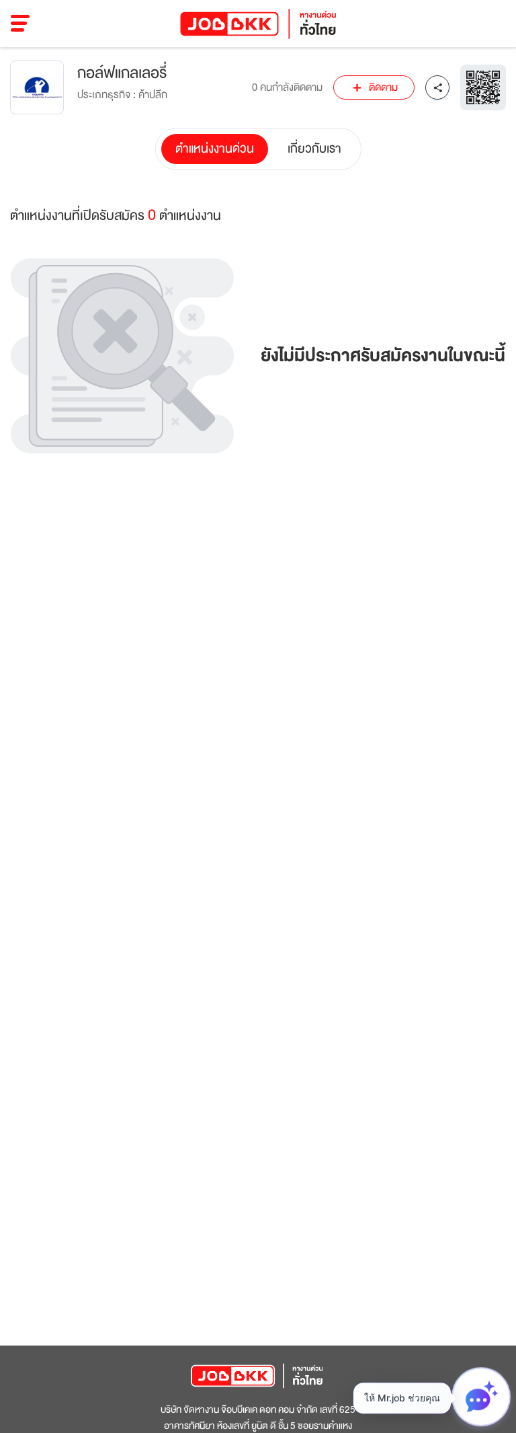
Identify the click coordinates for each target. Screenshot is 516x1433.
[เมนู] (20, 23)
